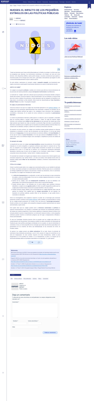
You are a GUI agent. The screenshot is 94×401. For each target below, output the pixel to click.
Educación (68, 2)
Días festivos (79, 13)
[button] (31, 242)
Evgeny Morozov (33, 199)
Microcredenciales (27, 278)
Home (15, 5)
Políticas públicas (18, 278)
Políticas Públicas (32, 2)
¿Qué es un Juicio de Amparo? (72, 97)
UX (71, 15)
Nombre (15, 321)
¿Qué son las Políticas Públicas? (73, 57)
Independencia (68, 9)
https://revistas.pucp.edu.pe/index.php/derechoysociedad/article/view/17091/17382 (29, 265)
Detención (74, 16)
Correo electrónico (33, 321)
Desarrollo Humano (53, 2)
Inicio (11, 5)
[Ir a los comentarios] (39, 242)
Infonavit (72, 13)
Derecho (74, 2)
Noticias (25, 2)
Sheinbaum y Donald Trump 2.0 (71, 121)
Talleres (66, 15)
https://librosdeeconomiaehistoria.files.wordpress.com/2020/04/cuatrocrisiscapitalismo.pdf (31, 261)
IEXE (12, 278)
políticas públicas (53, 108)
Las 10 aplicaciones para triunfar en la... (73, 128)
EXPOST (22, 20)
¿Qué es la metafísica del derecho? (72, 118)
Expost (18, 18)
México (39, 278)
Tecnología (62, 2)
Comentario (15, 302)
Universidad (45, 278)
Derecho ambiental (76, 11)
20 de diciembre (73, 18)
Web (13, 327)
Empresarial (45, 2)
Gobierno (39, 2)
